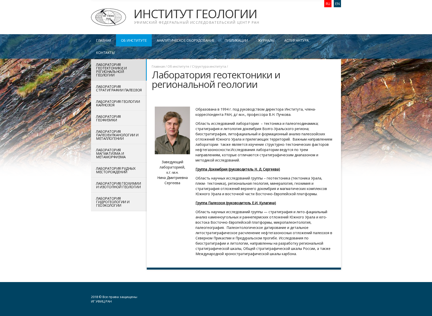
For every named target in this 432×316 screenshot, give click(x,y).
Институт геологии (197, 16)
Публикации (236, 40)
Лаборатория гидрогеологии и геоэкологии (113, 202)
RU (328, 3)
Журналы (266, 40)
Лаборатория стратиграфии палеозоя (119, 88)
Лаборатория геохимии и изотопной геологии (118, 185)
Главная (103, 40)
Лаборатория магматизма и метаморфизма (111, 153)
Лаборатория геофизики (108, 118)
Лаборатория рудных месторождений (115, 170)
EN (337, 3)
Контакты (105, 52)
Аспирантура (296, 40)
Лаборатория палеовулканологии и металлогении (117, 135)
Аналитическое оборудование (185, 40)
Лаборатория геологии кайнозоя (118, 103)
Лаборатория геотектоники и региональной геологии (111, 69)
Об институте (134, 40)
